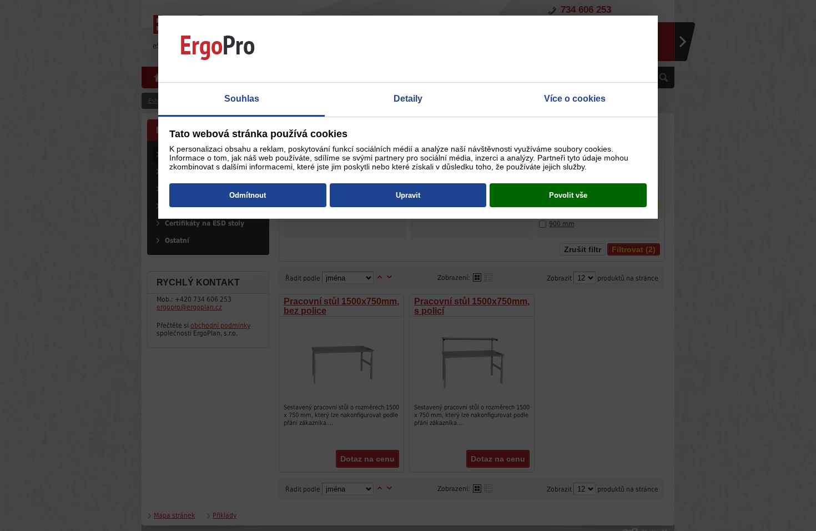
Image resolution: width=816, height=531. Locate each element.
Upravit (408, 195)
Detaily (408, 98)
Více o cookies (575, 98)
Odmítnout (247, 195)
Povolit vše (568, 195)
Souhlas (241, 98)
